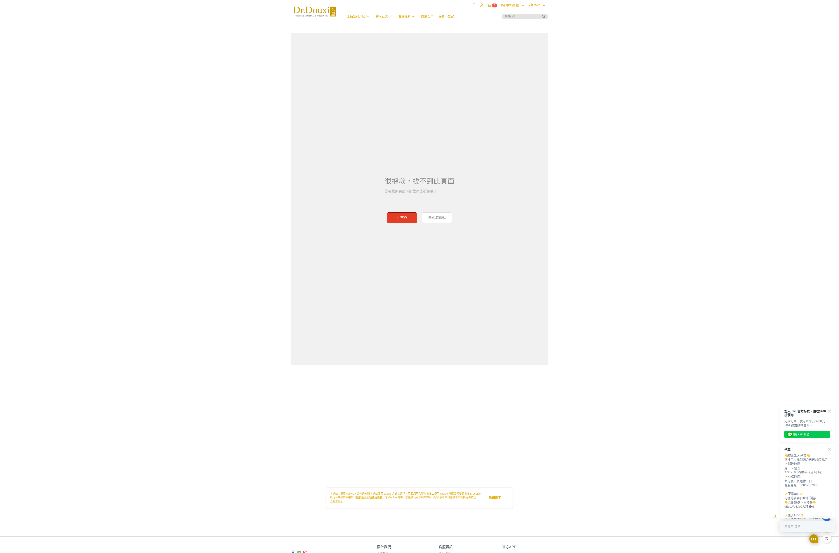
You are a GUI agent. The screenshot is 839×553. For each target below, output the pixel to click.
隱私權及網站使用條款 (369, 497)
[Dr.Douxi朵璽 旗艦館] (315, 11)
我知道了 (495, 497)
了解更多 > (336, 501)
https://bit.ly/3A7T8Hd (799, 506)
